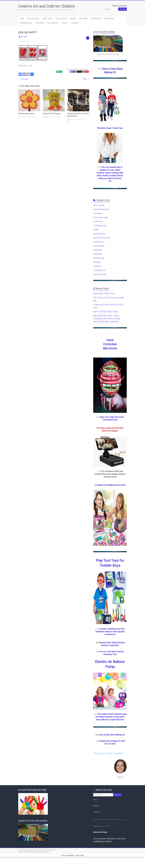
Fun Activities (99, 246)
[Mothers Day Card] (29, 90)
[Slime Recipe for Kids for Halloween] (78, 90)
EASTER (72, 19)
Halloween (97, 250)
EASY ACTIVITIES (33, 19)
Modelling (97, 254)
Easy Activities (99, 233)
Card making (98, 205)
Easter (96, 229)
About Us (65, 23)
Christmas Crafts (100, 217)
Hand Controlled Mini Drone (110, 344)
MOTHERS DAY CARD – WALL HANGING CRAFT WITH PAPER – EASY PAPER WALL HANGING (107, 319)
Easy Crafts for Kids (101, 238)
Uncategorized (99, 270)
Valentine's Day (99, 274)
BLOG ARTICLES (52, 23)
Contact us (96, 812)
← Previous (23, 79)
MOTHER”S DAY (95, 19)
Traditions (97, 266)
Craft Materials (99, 225)
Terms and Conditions (67, 855)
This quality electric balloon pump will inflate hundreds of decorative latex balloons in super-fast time (111, 717)
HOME (22, 19)
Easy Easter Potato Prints (104, 293)
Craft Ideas (98, 221)
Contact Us (75, 23)
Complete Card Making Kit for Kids (110, 485)
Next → (86, 79)
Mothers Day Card (26, 113)
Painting (96, 262)
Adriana (24, 36)
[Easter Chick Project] (54, 90)
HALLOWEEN (39, 23)
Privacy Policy (80, 855)
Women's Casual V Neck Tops (110, 128)
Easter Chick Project (52, 113)
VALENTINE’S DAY (26, 23)
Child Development (101, 209)
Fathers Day (98, 242)
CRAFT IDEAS (47, 19)
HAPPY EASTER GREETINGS (105, 311)
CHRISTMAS (83, 19)
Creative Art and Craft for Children (46, 6)
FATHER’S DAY (109, 19)
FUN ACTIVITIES (61, 19)
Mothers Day (98, 258)
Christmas (97, 213)
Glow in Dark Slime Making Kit (112, 735)
